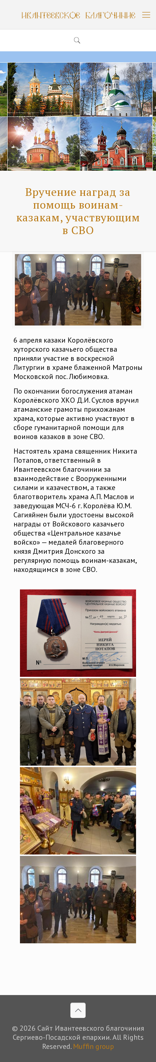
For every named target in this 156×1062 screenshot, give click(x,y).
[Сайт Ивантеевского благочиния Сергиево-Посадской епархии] (78, 14)
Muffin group (93, 1046)
